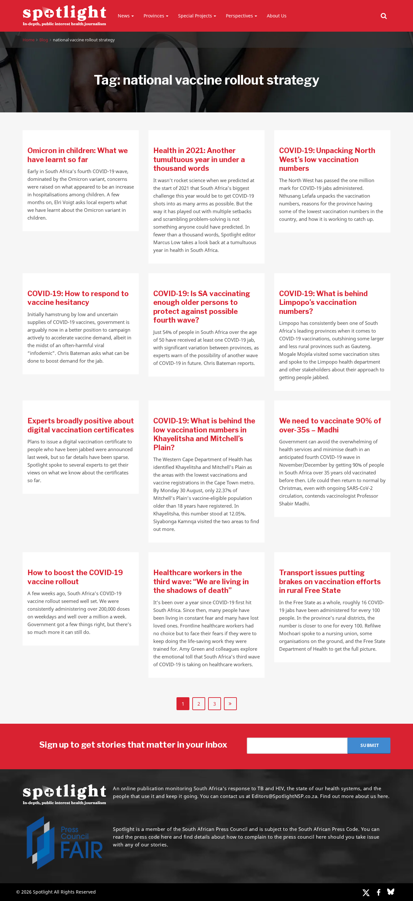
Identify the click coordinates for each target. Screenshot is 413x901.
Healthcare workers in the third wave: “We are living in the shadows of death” (201, 581)
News (124, 16)
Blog (43, 40)
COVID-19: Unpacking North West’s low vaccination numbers (327, 159)
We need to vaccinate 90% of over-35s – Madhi (330, 425)
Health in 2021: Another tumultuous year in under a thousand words (199, 159)
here (166, 837)
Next (230, 703)
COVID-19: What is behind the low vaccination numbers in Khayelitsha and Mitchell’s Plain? (204, 434)
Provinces (154, 16)
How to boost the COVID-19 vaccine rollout (75, 577)
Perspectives (239, 16)
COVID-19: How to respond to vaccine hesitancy (78, 298)
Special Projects (195, 16)
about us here (371, 796)
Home (29, 40)
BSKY (390, 891)
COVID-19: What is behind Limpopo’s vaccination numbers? (323, 302)
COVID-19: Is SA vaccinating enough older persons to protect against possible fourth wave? (201, 307)
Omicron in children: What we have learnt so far (77, 155)
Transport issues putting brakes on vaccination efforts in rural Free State (330, 581)
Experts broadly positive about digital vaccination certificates (80, 425)
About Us (277, 16)
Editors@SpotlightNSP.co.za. (285, 796)
